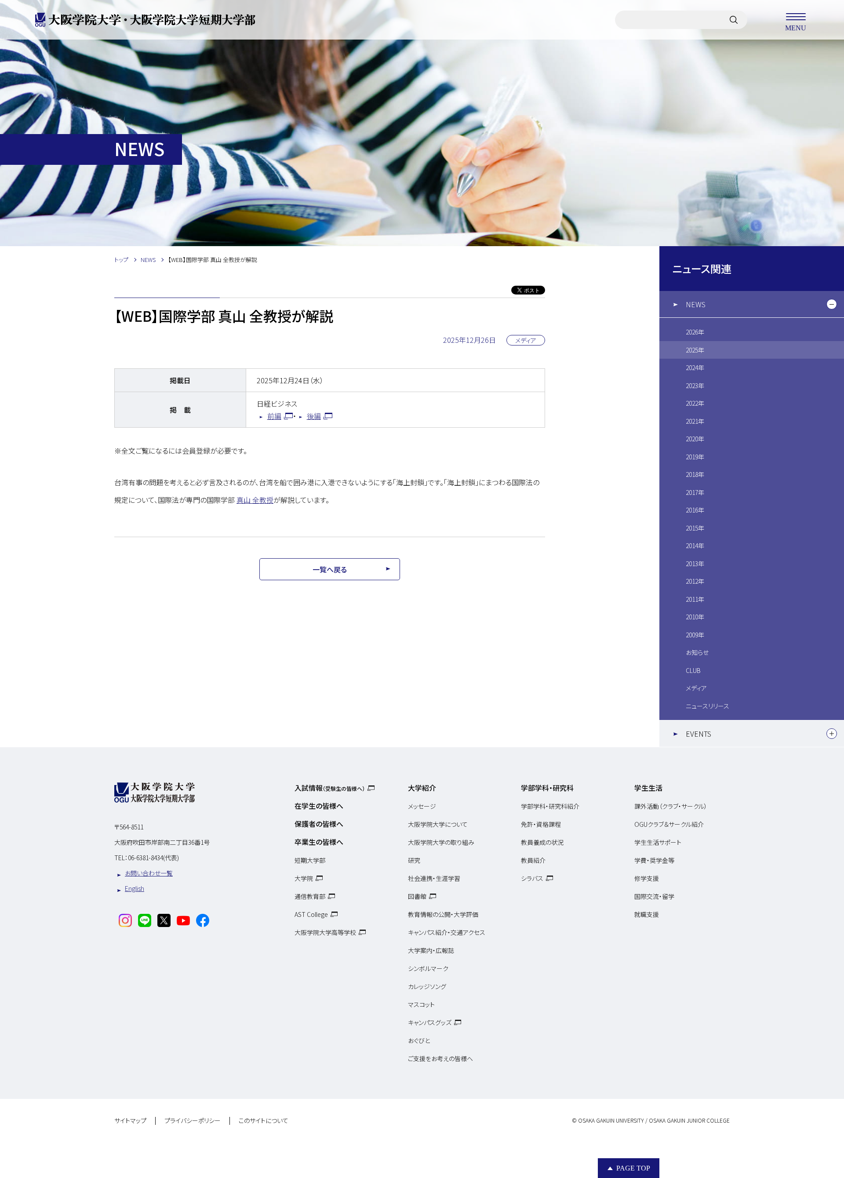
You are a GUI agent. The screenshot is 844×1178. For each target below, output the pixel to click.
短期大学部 (310, 860)
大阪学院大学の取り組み (441, 842)
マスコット (421, 1004)
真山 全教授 (254, 499)
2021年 (695, 421)
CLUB (693, 670)
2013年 (695, 563)
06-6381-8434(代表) (153, 857)
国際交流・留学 (654, 896)
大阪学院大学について (438, 824)
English (134, 888)
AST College (311, 914)
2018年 (695, 474)
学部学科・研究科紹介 (550, 806)
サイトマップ (130, 1121)
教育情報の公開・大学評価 (443, 914)
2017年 (695, 492)
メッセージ (422, 806)
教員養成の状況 (542, 842)
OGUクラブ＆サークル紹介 (669, 824)
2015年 (695, 528)
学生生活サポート (657, 842)
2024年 (695, 367)
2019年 (695, 456)
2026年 (695, 331)
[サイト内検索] (733, 20)
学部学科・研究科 (547, 787)
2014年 (695, 545)
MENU (795, 27)
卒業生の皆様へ (319, 841)
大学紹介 (422, 787)
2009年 (695, 634)
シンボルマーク (428, 968)
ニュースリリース (707, 706)
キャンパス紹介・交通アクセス (446, 932)
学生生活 (648, 787)
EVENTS (698, 733)
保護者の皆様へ (319, 823)
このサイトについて (263, 1121)
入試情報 (330, 787)
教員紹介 (533, 860)
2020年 (695, 438)
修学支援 (646, 878)
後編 (314, 416)
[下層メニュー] (831, 304)
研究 (414, 860)
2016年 (695, 509)
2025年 (695, 349)
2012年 (695, 581)
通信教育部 (310, 896)
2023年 (695, 385)
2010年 (695, 616)
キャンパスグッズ (429, 1022)
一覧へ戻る (330, 569)
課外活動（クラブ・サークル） (670, 806)
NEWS (696, 304)
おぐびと (419, 1040)
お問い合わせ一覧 (149, 873)
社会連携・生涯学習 (434, 878)
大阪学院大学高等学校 (325, 932)
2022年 (695, 403)
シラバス (532, 878)
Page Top (633, 1168)
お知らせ (697, 652)
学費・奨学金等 (654, 860)
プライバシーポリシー (192, 1121)
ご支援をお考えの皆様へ (440, 1058)
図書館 (417, 896)
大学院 (304, 878)
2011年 (695, 599)
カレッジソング (427, 986)
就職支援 (646, 914)
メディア (696, 688)
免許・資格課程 (541, 824)
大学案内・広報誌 (431, 950)
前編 (274, 416)
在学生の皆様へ (319, 805)
